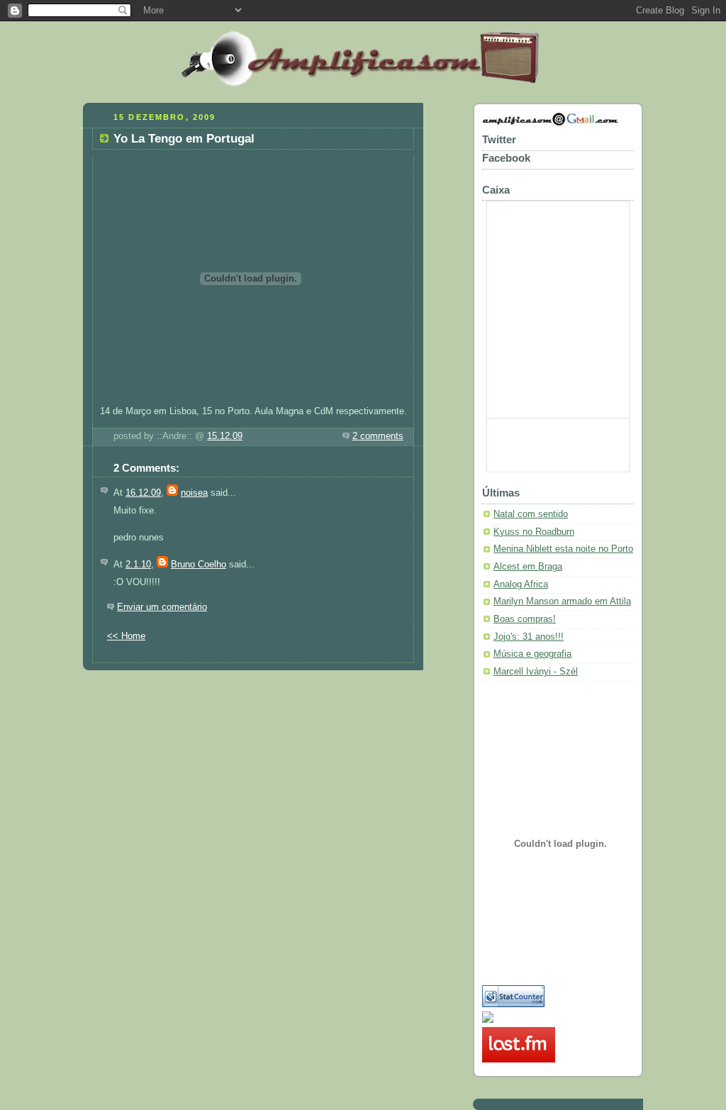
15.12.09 (224, 436)
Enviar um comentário (162, 607)
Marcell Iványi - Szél (535, 672)
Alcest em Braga (527, 567)
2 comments (377, 436)
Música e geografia (532, 654)
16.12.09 (143, 493)
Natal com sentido (530, 514)
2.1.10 (138, 565)
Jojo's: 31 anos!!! (528, 637)
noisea (194, 493)
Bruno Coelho (198, 565)
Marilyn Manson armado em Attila (562, 601)
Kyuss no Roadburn (533, 532)
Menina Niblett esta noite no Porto (563, 549)
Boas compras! (524, 619)
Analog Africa (520, 584)
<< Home (126, 636)
